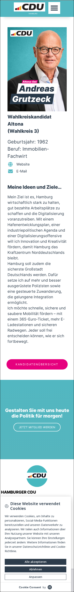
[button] (54, 8)
